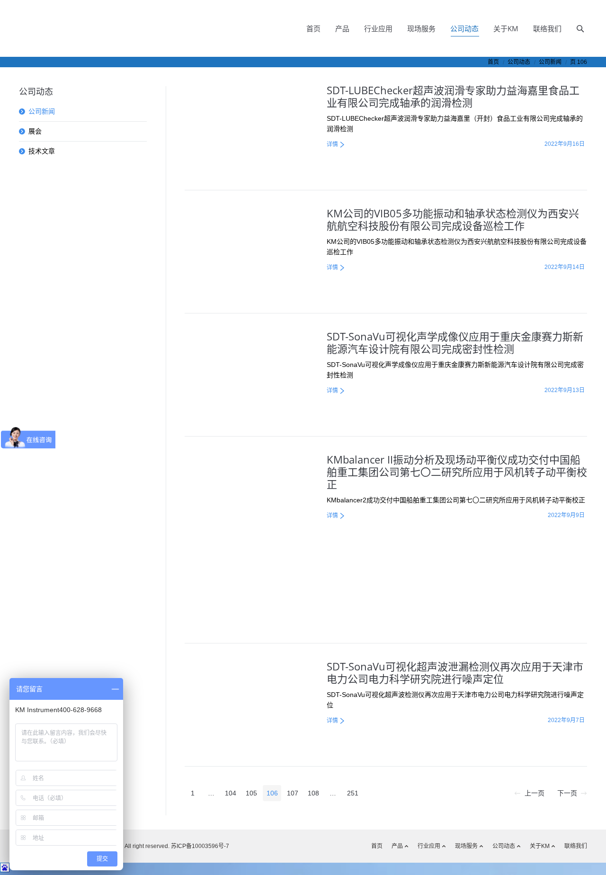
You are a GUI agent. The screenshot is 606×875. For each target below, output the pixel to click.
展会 (35, 131)
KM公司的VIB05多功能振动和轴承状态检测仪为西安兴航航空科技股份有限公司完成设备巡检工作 (453, 219)
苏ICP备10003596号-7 (199, 846)
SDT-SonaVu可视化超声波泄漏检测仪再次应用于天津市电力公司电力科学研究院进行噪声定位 (455, 672)
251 (352, 793)
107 (292, 793)
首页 (493, 62)
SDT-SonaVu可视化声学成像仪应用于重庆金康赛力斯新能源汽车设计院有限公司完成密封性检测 (455, 342)
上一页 (534, 793)
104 (230, 793)
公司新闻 (41, 111)
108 (313, 793)
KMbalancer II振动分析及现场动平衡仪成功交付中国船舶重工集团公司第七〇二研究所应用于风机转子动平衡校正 (457, 471)
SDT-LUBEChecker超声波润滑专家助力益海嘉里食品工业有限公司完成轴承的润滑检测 (453, 96)
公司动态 (519, 62)
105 (251, 793)
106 (272, 793)
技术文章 (41, 151)
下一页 (567, 793)
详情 (332, 144)
